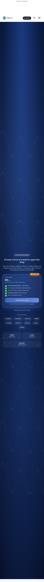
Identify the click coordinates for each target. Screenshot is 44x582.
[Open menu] (39, 18)
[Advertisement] (22, 8)
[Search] (34, 18)
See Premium (31, 304)
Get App (28, 18)
